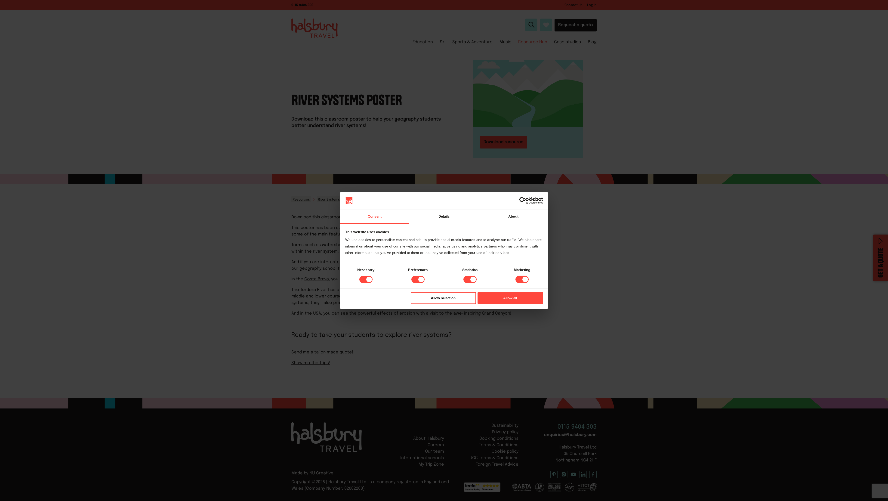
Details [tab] (444, 216)
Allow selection (443, 298)
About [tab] (513, 216)
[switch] (418, 279)
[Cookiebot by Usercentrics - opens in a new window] (523, 200)
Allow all (510, 298)
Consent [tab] (375, 216)
